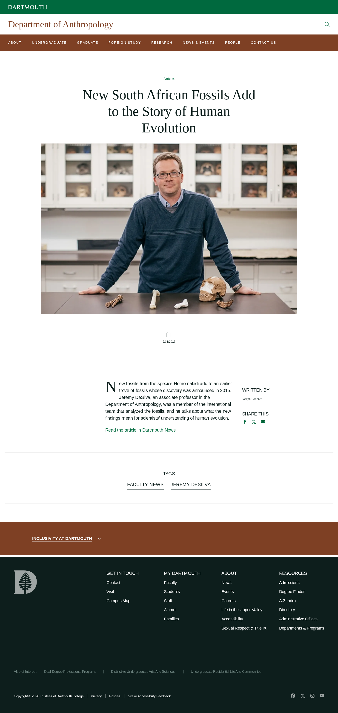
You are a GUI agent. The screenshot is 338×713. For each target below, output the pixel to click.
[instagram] (312, 695)
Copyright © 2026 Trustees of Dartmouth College (48, 696)
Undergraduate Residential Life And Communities (226, 671)
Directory (287, 609)
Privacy (96, 696)
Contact (113, 582)
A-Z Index (287, 600)
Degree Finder (292, 591)
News (226, 582)
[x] (254, 422)
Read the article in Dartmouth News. (141, 429)
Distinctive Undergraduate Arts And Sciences (143, 671)
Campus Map (118, 600)
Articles (169, 78)
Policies (114, 696)
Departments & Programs (301, 628)
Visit (110, 591)
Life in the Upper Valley (241, 609)
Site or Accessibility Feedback (149, 696)
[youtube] (322, 695)
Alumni (170, 609)
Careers (228, 600)
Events (227, 591)
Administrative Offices (298, 619)
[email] (263, 421)
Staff (168, 600)
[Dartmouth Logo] (27, 7)
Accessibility (232, 619)
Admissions (289, 582)
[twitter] (303, 695)
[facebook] (244, 421)
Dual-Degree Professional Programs (70, 671)
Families (171, 619)
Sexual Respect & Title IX (243, 628)
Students (172, 591)
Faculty (170, 582)
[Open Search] (327, 24)
